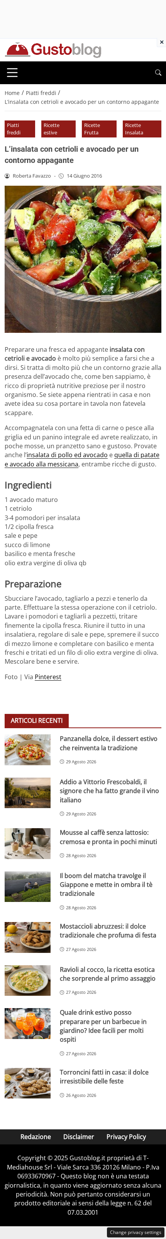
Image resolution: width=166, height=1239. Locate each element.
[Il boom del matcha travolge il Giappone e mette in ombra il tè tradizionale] (28, 886)
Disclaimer (78, 1136)
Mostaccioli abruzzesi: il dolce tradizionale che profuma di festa (108, 930)
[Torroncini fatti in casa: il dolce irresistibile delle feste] (28, 1083)
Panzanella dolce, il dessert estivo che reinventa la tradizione (109, 743)
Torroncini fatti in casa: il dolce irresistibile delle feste (104, 1076)
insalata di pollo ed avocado (67, 455)
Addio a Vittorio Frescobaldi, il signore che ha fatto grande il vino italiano (109, 791)
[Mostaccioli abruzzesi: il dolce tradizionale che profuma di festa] (28, 937)
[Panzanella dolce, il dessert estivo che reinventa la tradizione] (28, 749)
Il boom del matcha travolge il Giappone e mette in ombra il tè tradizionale (106, 884)
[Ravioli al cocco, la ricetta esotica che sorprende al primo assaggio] (28, 980)
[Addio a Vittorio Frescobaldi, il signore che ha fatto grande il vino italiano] (28, 793)
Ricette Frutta (92, 129)
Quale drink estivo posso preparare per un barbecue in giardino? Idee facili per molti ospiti (103, 1026)
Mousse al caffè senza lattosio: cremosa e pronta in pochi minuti (108, 837)
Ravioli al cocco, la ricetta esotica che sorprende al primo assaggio (108, 974)
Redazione (35, 1136)
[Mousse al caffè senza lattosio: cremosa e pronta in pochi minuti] (28, 843)
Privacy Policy (126, 1136)
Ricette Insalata (134, 129)
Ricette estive (51, 129)
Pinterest (48, 677)
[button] (158, 72)
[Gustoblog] (53, 49)
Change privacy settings (135, 1232)
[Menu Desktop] (12, 72)
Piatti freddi (13, 129)
